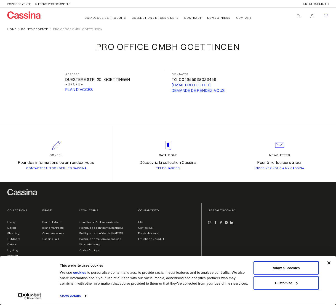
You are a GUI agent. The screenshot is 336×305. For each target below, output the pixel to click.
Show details (70, 296)
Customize (283, 283)
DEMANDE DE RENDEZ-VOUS (198, 91)
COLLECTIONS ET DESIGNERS (155, 17)
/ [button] (315, 4)
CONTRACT (193, 17)
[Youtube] (226, 224)
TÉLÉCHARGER (168, 168)
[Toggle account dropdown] (312, 15)
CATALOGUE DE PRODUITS (105, 17)
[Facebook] (215, 224)
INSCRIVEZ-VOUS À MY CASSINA (279, 168)
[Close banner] (329, 263)
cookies (79, 272)
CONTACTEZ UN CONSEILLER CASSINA (56, 168)
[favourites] (326, 16)
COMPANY (244, 17)
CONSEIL (57, 155)
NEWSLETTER (279, 155)
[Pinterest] (221, 224)
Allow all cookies (286, 268)
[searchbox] (298, 16)
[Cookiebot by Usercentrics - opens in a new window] (30, 296)
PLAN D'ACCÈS (79, 90)
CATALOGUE (168, 155)
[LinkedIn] (232, 224)
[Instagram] (210, 224)
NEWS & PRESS (218, 17)
